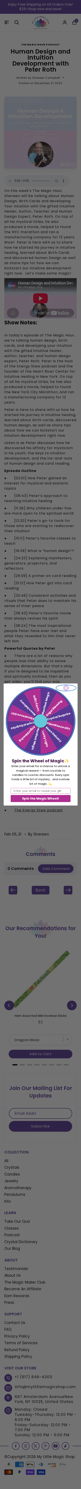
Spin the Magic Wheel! (40, 798)
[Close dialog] (66, 688)
